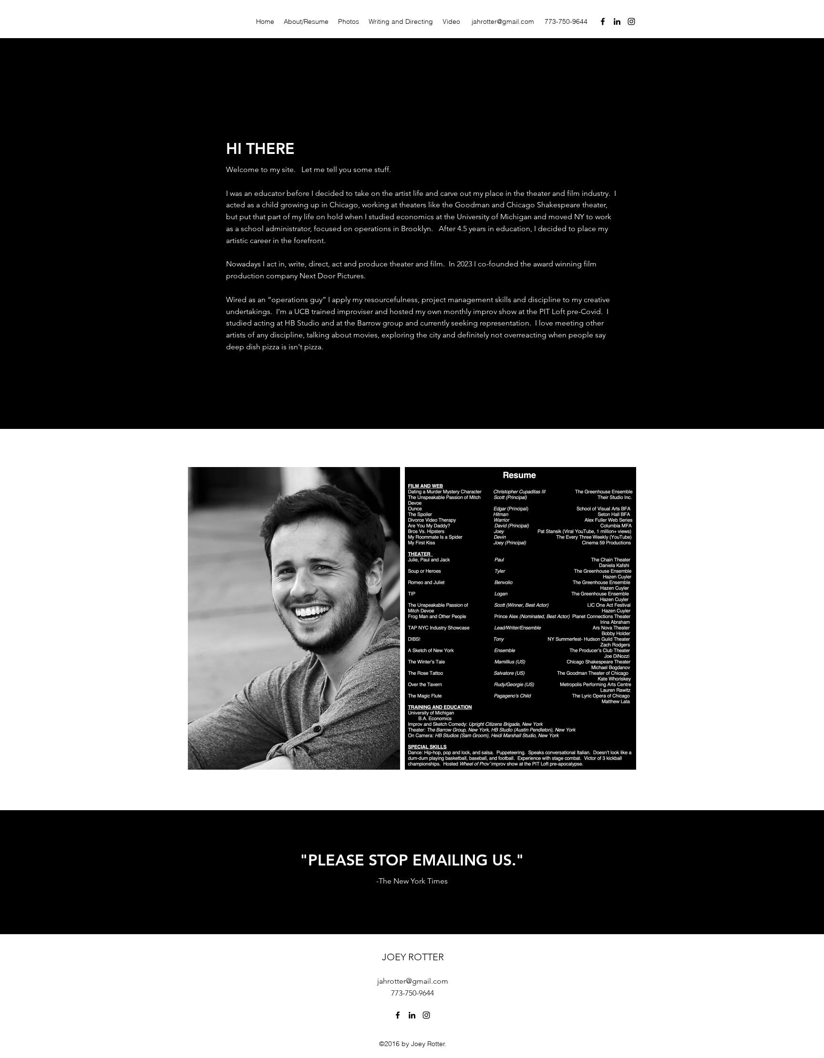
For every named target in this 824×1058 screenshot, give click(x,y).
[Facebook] (603, 21)
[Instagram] (631, 21)
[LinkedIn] (617, 21)
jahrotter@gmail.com (503, 21)
